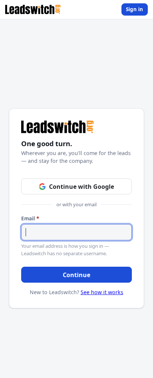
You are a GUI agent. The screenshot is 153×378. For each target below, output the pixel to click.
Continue (76, 275)
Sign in (134, 9)
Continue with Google (81, 187)
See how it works (102, 292)
